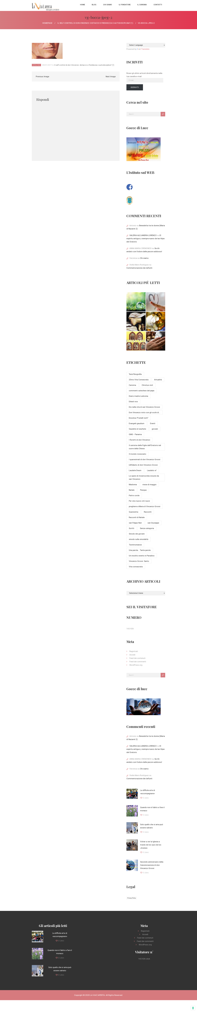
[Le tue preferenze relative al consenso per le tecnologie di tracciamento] (193, 1008)
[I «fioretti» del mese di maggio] (155, 341)
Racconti (148, 512)
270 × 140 (36, 65)
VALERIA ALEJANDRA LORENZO (143, 235)
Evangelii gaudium (136, 423)
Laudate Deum (135, 470)
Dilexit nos (133, 401)
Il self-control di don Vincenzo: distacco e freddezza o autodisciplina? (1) (95, 23)
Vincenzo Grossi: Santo (139, 561)
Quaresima (133, 512)
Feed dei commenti (137, 661)
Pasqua (143, 490)
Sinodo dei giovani (137, 534)
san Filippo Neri (135, 523)
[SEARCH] (163, 114)
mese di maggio (149, 484)
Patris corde (134, 495)
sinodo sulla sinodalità (138, 539)
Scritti (131, 528)
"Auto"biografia (135, 374)
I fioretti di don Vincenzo (139, 440)
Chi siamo (107, 5)
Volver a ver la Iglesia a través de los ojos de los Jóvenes (150, 844)
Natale (131, 490)
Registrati (133, 651)
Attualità (158, 379)
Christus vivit (147, 385)
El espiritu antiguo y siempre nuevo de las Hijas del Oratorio (145, 238)
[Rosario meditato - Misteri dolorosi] (136, 321)
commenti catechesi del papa (141, 390)
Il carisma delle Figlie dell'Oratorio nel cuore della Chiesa (145, 447)
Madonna (133, 484)
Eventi (152, 423)
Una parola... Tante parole (140, 550)
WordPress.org (135, 665)
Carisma (132, 385)
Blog (94, 5)
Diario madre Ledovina (138, 396)
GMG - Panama (135, 434)
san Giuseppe (153, 523)
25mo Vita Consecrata (138, 379)
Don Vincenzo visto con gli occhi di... (144, 412)
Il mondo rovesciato (137, 454)
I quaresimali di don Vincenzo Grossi (144, 459)
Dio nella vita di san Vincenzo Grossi (144, 407)
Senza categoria (147, 528)
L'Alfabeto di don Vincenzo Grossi (143, 465)
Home (82, 5)
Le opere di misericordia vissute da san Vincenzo (144, 477)
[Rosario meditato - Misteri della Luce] (136, 341)
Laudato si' (152, 470)
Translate (145, 49)
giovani (155, 429)
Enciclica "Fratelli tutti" (138, 418)
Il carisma (142, 5)
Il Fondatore (125, 5)
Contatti (158, 5)
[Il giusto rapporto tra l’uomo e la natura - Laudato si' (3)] (136, 301)
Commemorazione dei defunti (139, 268)
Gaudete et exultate (137, 429)
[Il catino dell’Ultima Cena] (155, 321)
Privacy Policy (131, 898)
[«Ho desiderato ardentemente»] (155, 301)
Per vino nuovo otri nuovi (139, 501)
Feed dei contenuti (137, 658)
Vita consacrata (136, 566)
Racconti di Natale (137, 517)
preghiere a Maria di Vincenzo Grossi (144, 506)
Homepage (47, 23)
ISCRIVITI (135, 87)
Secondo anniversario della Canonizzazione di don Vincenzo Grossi (151, 865)
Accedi (132, 655)
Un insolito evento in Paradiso (141, 556)
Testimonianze (135, 545)
